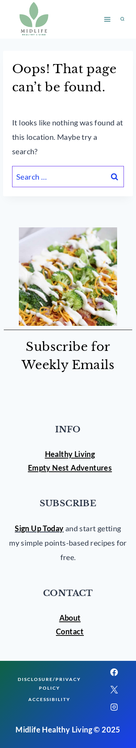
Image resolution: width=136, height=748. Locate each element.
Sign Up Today (39, 528)
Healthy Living (70, 454)
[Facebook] (114, 672)
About (70, 617)
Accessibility (49, 699)
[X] (114, 689)
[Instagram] (114, 707)
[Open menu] (107, 19)
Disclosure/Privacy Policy (49, 683)
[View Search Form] (122, 19)
